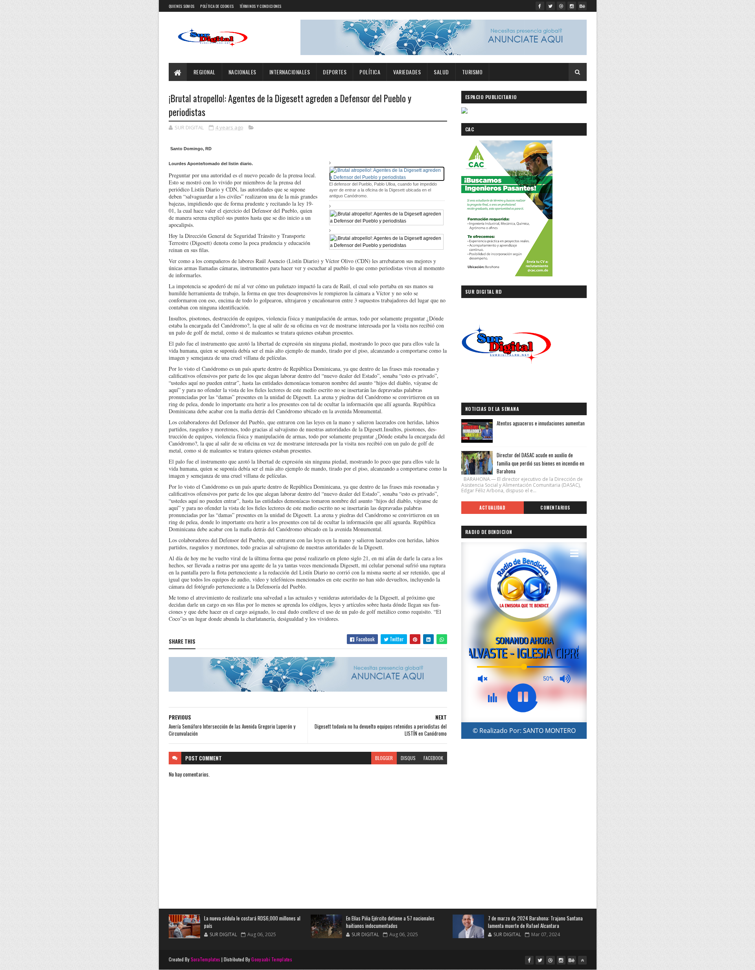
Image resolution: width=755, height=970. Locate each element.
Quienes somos (182, 6)
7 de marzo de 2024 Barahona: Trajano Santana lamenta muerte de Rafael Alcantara (535, 922)
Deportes (334, 72)
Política (369, 72)
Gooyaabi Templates (271, 959)
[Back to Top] (582, 960)
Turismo (472, 72)
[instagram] (571, 6)
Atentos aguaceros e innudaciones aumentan (541, 423)
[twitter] (550, 6)
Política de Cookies (217, 6)
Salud (441, 72)
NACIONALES (242, 72)
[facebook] (540, 6)
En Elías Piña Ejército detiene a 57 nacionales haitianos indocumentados (390, 922)
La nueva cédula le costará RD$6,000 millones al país (252, 922)
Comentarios (555, 507)
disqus (408, 758)
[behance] (582, 6)
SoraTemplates (206, 959)
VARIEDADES (407, 72)
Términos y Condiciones (260, 6)
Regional (204, 72)
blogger (384, 758)
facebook (433, 758)
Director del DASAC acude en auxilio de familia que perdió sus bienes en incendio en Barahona (540, 463)
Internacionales (289, 72)
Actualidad (492, 507)
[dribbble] (561, 6)
